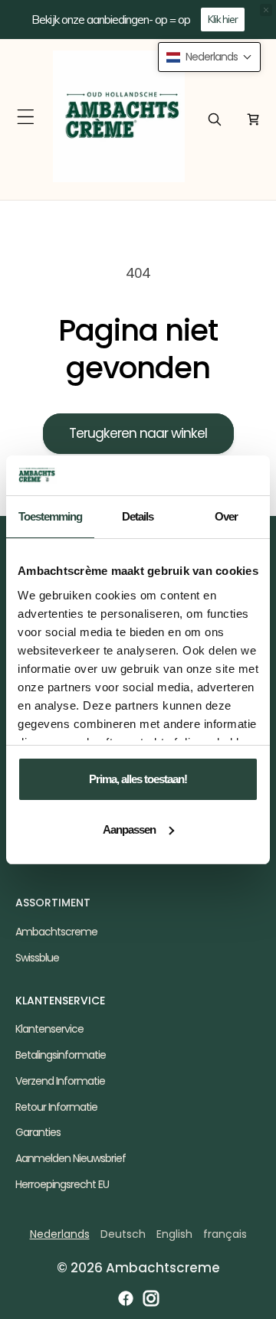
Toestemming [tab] (50, 516)
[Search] (215, 119)
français (225, 1234)
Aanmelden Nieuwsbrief (70, 1158)
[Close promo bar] (266, 10)
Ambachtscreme (56, 931)
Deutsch (123, 1234)
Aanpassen (129, 829)
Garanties (38, 1132)
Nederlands (60, 1234)
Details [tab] (137, 516)
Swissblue (37, 957)
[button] (25, 116)
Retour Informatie (56, 1107)
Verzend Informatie (60, 1081)
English (174, 1234)
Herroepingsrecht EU (62, 1184)
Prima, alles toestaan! (138, 778)
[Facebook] (125, 1298)
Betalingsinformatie (60, 1055)
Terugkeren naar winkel (138, 433)
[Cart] (253, 119)
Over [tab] (226, 516)
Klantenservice (49, 1029)
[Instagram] (151, 1298)
